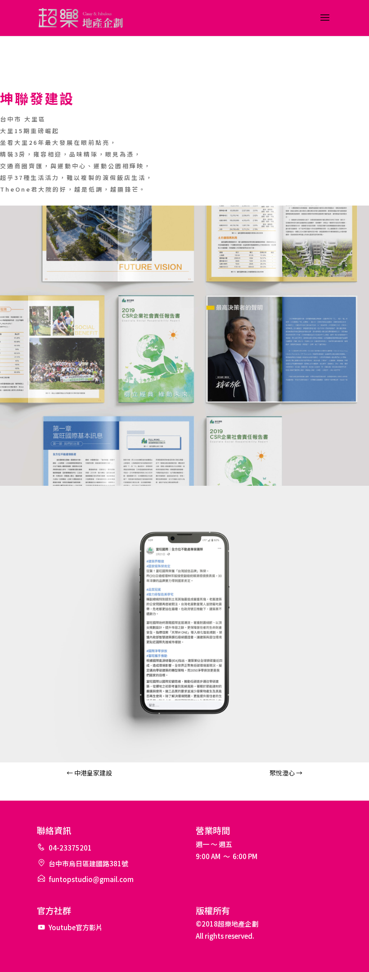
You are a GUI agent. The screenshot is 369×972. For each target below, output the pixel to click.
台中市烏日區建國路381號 (88, 863)
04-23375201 (70, 847)
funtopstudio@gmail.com (91, 879)
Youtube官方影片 (76, 927)
